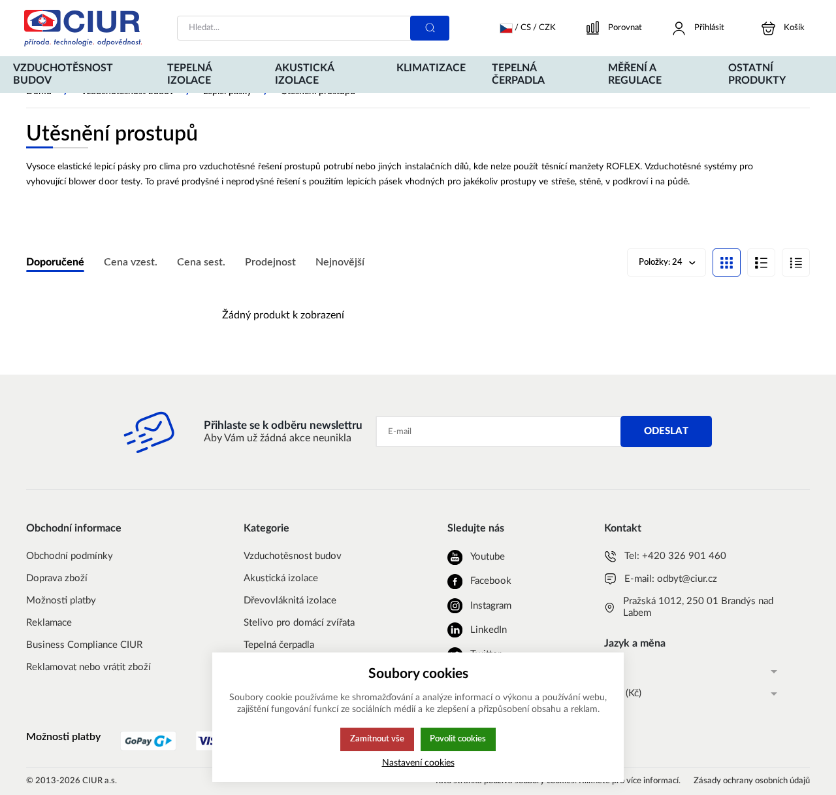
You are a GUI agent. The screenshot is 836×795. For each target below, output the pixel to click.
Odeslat (666, 431)
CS (610, 671)
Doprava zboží (57, 578)
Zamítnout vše (377, 738)
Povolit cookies (458, 738)
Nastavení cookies (418, 763)
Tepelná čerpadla (279, 645)
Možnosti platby (61, 600)
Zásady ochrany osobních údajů (752, 781)
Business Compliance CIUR (84, 645)
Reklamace (49, 623)
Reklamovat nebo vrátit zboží (88, 667)
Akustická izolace (281, 578)
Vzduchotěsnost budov (293, 556)
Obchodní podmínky (69, 556)
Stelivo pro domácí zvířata (299, 623)
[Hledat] (429, 28)
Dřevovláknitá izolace (290, 600)
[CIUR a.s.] (83, 28)
